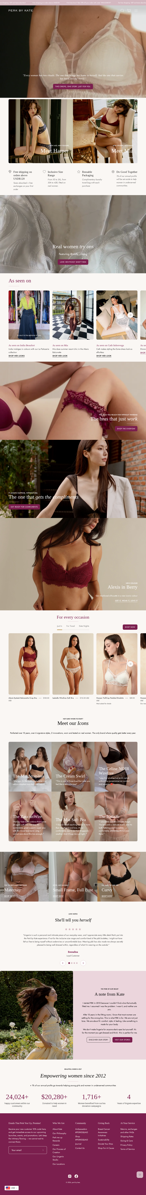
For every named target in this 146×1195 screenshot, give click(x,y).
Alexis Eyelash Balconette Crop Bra (23, 698)
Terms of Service (127, 1149)
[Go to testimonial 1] (69, 963)
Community (80, 1123)
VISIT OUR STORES (122, 1039)
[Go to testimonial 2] (71, 963)
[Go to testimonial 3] (74, 963)
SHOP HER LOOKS (17, 356)
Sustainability (103, 1139)
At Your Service (127, 1123)
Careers (56, 1144)
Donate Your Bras (105, 1143)
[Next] (130, 315)
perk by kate (76, 1182)
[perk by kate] (21, 11)
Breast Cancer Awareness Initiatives (104, 1132)
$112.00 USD (84, 698)
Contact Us (80, 1148)
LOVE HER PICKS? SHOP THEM (73, 262)
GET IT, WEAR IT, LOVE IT (126, 601)
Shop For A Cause (106, 1148)
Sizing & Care (126, 1140)
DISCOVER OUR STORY (98, 1039)
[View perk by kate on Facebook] (76, 1176)
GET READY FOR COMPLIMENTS (24, 506)
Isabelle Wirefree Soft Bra (63, 698)
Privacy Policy (126, 1144)
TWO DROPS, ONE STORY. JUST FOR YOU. (73, 86)
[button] (122, 11)
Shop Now (130, 627)
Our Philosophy (59, 1133)
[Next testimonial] (83, 963)
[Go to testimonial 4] (77, 963)
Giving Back (104, 1123)
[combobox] (12, 1188)
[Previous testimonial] (63, 963)
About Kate (57, 1129)
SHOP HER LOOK (59, 356)
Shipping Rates (126, 1136)
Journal (78, 1143)
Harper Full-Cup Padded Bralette (110, 698)
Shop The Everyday (126, 428)
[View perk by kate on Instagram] (70, 1176)
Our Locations (59, 1163)
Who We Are (58, 1123)
